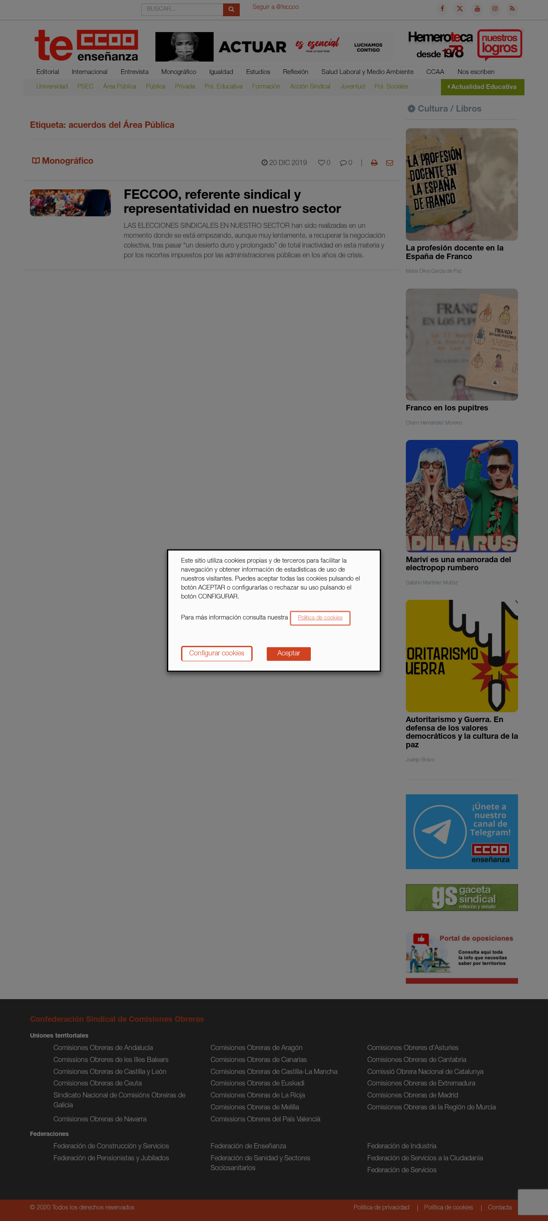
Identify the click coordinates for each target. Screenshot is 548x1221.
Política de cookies (320, 618)
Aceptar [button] (288, 653)
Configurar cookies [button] (216, 653)
